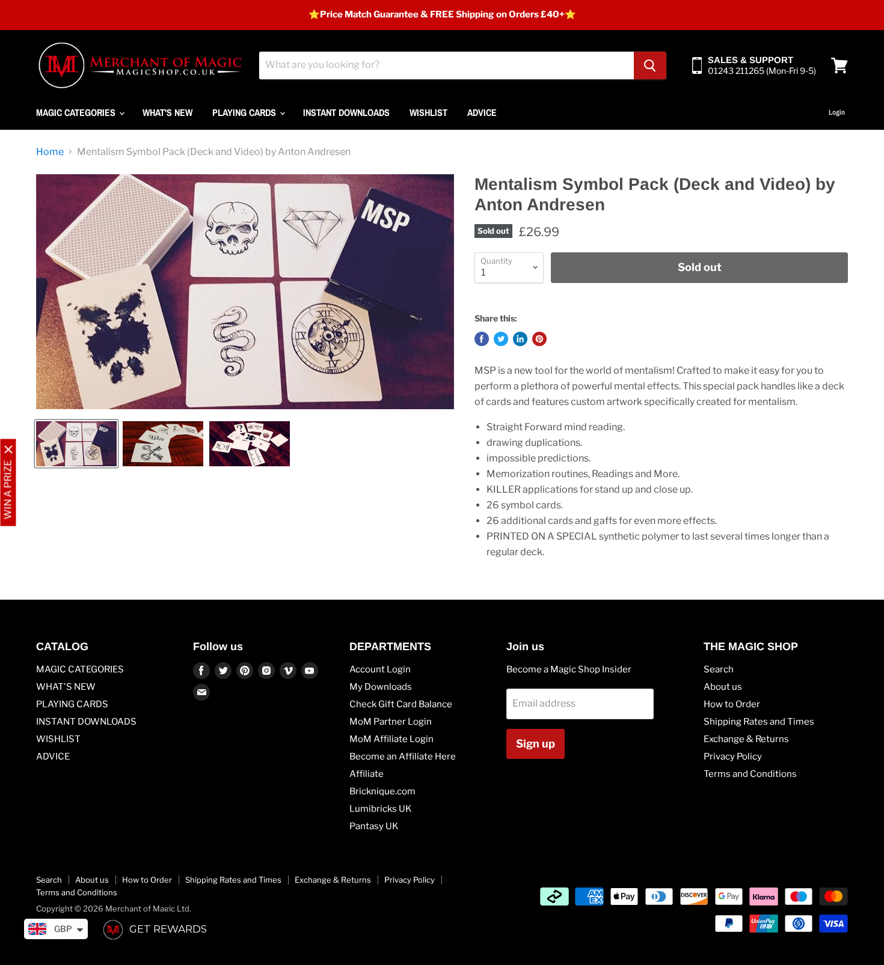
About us (723, 686)
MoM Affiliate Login (391, 739)
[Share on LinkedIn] (520, 339)
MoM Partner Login (390, 721)
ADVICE (482, 112)
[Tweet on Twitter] (501, 339)
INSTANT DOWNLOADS (346, 112)
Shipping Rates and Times (759, 721)
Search (719, 669)
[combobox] (446, 65)
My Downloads (380, 686)
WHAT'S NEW (167, 112)
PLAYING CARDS (245, 112)
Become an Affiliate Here (402, 756)
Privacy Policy (733, 756)
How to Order (732, 704)
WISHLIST (428, 112)
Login (837, 112)
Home (50, 152)
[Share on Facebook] (481, 339)
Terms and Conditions (750, 774)
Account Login (380, 669)
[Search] (650, 65)
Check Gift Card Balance (400, 704)
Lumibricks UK (380, 808)
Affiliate (366, 774)
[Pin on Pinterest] (539, 339)
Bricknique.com (382, 791)
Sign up (535, 743)
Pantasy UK (374, 826)
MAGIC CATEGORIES (77, 112)
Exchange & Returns (746, 739)
